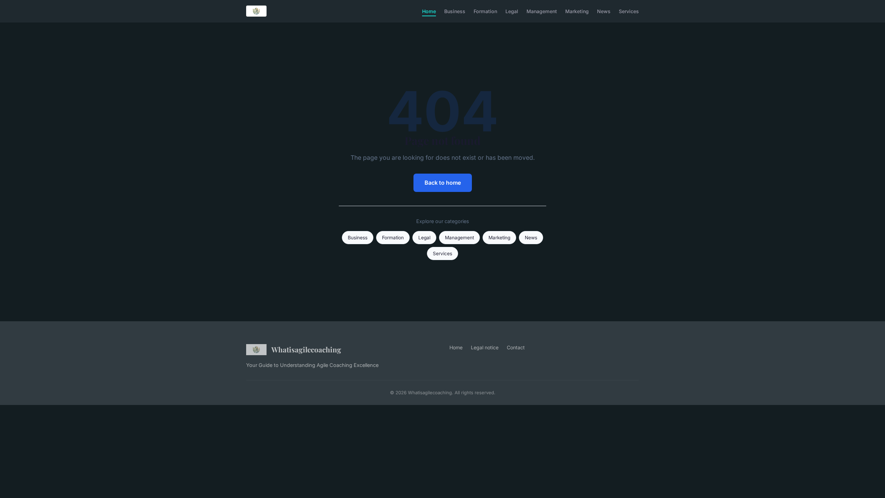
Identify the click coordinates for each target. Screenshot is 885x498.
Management (542, 11)
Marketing (577, 11)
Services (629, 11)
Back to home (443, 182)
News (604, 11)
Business (454, 11)
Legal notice (485, 347)
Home (429, 11)
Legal (511, 11)
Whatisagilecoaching (306, 349)
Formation (485, 11)
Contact (516, 347)
